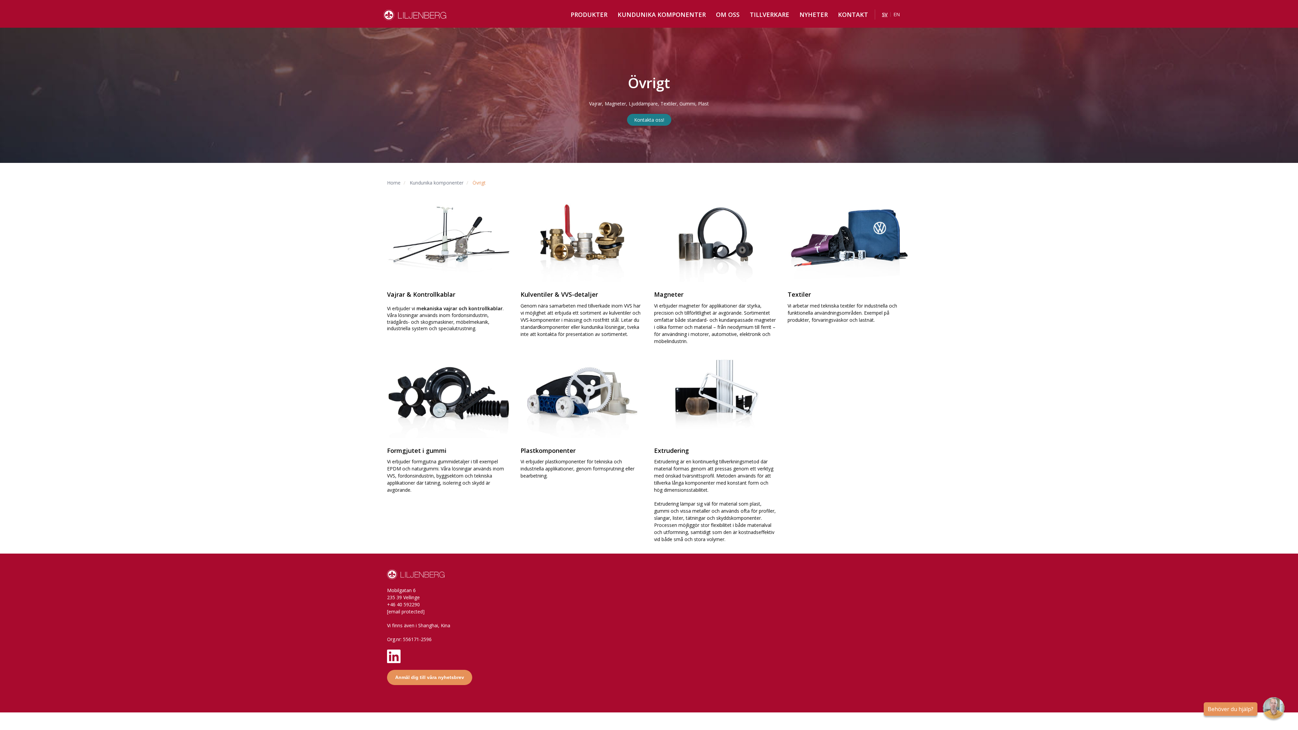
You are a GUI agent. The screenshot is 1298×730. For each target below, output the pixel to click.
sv (885, 14)
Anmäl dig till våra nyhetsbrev (429, 677)
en (896, 14)
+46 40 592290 (403, 604)
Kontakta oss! (649, 120)
